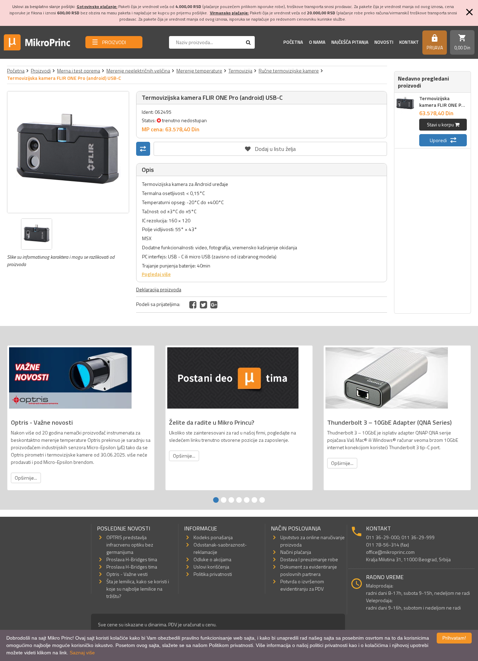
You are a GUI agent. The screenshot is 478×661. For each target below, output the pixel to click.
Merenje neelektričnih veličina (138, 70)
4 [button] (239, 500)
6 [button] (254, 500)
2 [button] (223, 500)
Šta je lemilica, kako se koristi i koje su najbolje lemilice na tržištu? (137, 589)
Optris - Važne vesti (127, 574)
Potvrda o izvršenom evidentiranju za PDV (302, 585)
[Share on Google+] (214, 304)
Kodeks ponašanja (213, 537)
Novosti (383, 42)
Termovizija (240, 70)
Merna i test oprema (78, 70)
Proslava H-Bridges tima (131, 559)
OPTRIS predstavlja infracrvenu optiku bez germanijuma (129, 545)
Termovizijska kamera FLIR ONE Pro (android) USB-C (442, 105)
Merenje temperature (199, 70)
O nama (317, 42)
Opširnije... (26, 477)
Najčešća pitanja (349, 42)
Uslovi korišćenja (211, 566)
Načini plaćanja (295, 552)
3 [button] (231, 500)
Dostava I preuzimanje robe (309, 559)
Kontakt (409, 42)
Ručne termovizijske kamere (289, 70)
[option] (68, 152)
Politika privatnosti (213, 574)
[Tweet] (203, 304)
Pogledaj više (156, 274)
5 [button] (246, 500)
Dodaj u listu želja (270, 147)
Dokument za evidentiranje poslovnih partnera (308, 570)
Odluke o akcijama (212, 559)
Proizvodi (41, 70)
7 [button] (262, 500)
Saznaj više (82, 652)
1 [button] (216, 500)
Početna (293, 42)
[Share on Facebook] (193, 304)
